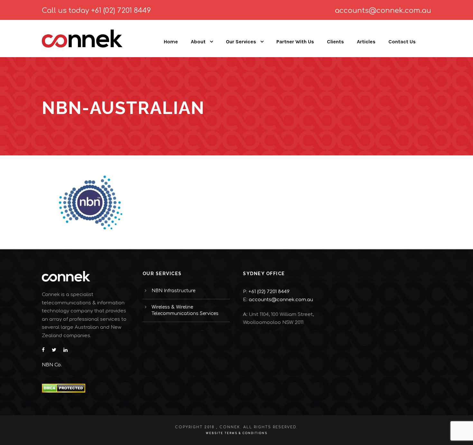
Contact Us (402, 42)
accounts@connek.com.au (383, 10)
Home (171, 42)
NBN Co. (52, 365)
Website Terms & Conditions (236, 433)
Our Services (241, 42)
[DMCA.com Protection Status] (63, 388)
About (198, 42)
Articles (366, 42)
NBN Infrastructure (173, 290)
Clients (335, 42)
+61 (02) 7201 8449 (121, 10)
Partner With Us (295, 42)
